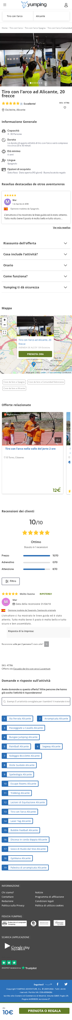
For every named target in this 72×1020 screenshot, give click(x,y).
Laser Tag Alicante (21, 821)
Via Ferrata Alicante (20, 718)
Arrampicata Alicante (56, 718)
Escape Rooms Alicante (23, 783)
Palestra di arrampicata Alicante (29, 867)
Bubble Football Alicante (24, 830)
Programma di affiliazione (49, 896)
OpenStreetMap (55, 372)
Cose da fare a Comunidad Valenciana (46, 381)
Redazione (7, 901)
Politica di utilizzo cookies (49, 905)
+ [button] (5, 320)
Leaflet (43, 372)
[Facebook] (57, 985)
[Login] (66, 5)
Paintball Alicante (19, 746)
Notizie (39, 892)
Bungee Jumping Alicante (23, 737)
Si (46, 644)
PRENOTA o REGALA (44, 1010)
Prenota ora (35, 354)
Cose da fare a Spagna (14, 381)
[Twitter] (66, 985)
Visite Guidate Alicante (21, 765)
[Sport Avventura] (34, 4)
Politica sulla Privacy (13, 905)
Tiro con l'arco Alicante (23, 811)
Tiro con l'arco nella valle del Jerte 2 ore (30, 448)
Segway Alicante (51, 746)
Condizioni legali (44, 901)
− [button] (5, 325)
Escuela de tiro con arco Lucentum (31, 669)
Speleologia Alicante (20, 774)
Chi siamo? (8, 892)
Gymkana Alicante (21, 858)
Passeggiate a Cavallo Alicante (26, 727)
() (28, 104)
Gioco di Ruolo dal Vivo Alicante (28, 848)
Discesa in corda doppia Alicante (29, 839)
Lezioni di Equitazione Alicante (28, 802)
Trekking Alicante (20, 793)
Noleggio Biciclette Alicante (24, 755)
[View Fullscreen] (4, 332)
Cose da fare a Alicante (14, 388)
